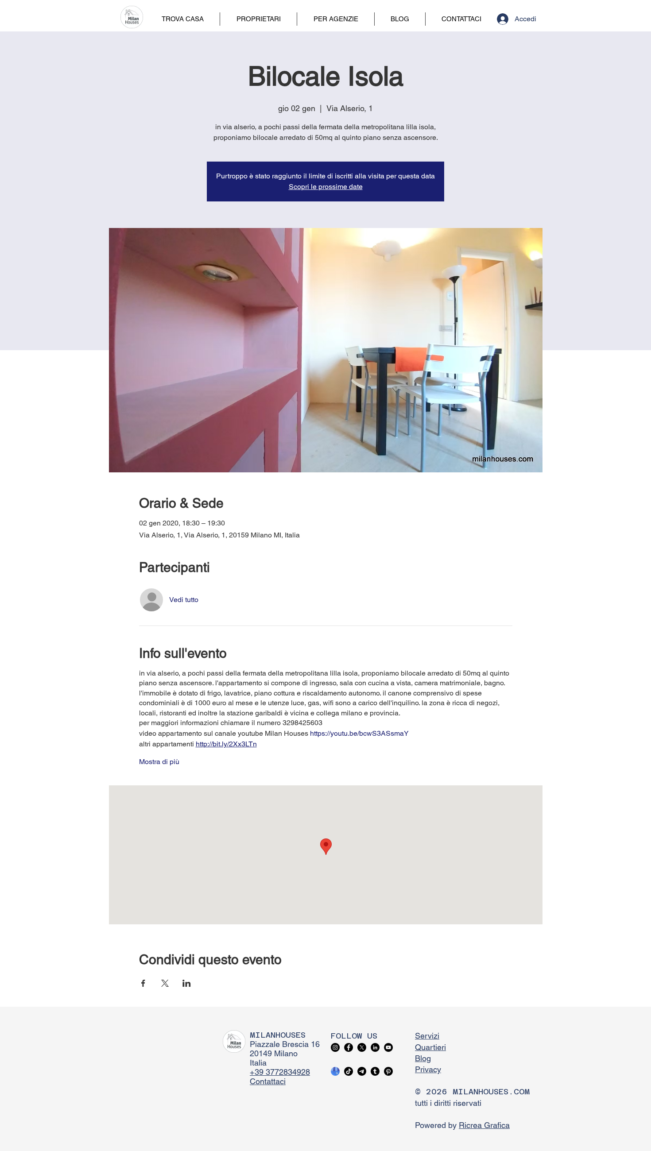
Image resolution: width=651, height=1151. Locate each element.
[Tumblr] (375, 1071)
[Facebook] (348, 1047)
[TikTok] (348, 1071)
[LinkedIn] (375, 1047)
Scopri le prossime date (326, 186)
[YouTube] (388, 1047)
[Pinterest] (388, 1071)
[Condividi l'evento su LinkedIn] (186, 983)
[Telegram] (361, 1071)
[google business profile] (335, 1071)
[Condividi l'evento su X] (165, 983)
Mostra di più (159, 761)
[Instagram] (335, 1047)
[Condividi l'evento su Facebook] (143, 983)
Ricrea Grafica (484, 1125)
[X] (361, 1047)
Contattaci (268, 1081)
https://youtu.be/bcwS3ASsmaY (359, 733)
